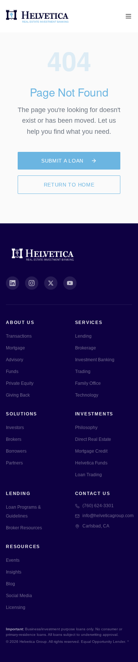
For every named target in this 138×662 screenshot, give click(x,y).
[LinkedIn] (12, 283)
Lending (83, 336)
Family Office (88, 383)
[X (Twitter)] (50, 283)
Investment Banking (94, 359)
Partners (14, 463)
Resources (23, 546)
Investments (94, 414)
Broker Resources (24, 527)
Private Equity (19, 383)
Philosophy (86, 427)
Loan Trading (88, 474)
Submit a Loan (62, 161)
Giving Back (18, 395)
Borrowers (16, 451)
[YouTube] (70, 283)
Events (13, 560)
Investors (15, 427)
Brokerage (85, 348)
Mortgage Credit (91, 451)
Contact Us (92, 493)
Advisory (14, 359)
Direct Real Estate (93, 439)
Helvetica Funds (91, 463)
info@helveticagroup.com (107, 515)
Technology (86, 395)
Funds (12, 371)
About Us (20, 322)
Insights (13, 572)
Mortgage (15, 348)
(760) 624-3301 (98, 505)
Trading (83, 371)
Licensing (15, 607)
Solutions (21, 414)
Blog (10, 583)
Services (89, 322)
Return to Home (69, 185)
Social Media (19, 595)
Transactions (19, 336)
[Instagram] (31, 283)
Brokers (13, 439)
